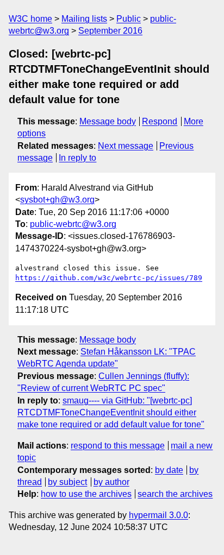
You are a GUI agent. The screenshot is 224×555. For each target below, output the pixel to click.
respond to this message (118, 445)
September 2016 (110, 30)
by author (111, 482)
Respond (159, 121)
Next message (125, 145)
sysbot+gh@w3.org (57, 199)
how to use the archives (86, 494)
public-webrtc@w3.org (73, 224)
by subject (67, 482)
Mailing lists (84, 18)
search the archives (175, 494)
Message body (107, 121)
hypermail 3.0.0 (158, 515)
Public (128, 18)
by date (169, 470)
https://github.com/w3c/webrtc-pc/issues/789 (108, 278)
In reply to (77, 157)
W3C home (30, 18)
